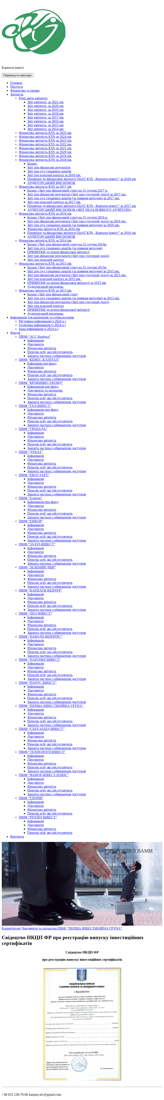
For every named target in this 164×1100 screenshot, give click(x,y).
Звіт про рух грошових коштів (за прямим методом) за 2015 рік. (73, 271)
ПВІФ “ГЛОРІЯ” (31, 798)
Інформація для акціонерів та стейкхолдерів (42, 317)
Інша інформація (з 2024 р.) (38, 329)
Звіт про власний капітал (45, 259)
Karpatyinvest (11, 928)
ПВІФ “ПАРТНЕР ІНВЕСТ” (40, 659)
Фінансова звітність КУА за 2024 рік (45, 136)
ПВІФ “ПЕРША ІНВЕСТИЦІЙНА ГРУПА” (51, 706)
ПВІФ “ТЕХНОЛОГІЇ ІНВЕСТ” (42, 752)
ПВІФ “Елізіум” (30, 498)
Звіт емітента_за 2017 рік (45, 117)
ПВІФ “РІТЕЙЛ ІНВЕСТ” (38, 817)
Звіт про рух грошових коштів (49, 171)
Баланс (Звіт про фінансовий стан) (52, 294)
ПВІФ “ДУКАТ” (31, 452)
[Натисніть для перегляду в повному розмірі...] (82, 1081)
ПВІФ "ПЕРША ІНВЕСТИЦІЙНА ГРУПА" (89, 928)
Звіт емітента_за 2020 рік (45, 106)
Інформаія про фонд (41, 363)
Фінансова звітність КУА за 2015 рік (45, 263)
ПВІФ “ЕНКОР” (31, 521)
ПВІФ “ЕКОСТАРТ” (34, 475)
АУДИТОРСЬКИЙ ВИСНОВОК (51, 183)
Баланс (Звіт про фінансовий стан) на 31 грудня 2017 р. (67, 190)
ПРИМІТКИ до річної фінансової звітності (58, 252)
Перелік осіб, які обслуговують (49, 398)
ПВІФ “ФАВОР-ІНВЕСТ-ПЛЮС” (44, 775)
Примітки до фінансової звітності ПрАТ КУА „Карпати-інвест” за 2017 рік (81, 206)
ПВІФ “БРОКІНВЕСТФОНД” (41, 383)
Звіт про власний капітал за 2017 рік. (54, 202)
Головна (16, 83)
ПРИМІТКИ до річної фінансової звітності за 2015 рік (66, 283)
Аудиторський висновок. (45, 286)
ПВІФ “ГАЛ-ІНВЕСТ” (35, 406)
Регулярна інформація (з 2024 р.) (42, 321)
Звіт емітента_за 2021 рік (45, 102)
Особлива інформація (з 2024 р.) (42, 325)
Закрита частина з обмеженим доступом (56, 356)
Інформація (35, 340)
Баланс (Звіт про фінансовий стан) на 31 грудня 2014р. (67, 244)
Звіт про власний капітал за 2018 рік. (54, 175)
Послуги (16, 86)
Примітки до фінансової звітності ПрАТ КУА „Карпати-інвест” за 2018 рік (81, 179)
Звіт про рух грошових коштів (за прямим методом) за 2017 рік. (73, 198)
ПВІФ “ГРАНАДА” (33, 429)
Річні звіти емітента (33, 98)
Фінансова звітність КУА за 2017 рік (45, 186)
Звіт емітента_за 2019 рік (45, 110)
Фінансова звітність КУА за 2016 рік (45, 213)
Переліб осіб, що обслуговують (50, 675)
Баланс (32, 163)
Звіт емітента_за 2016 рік (45, 121)
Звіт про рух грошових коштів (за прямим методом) (64, 248)
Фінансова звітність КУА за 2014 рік (45, 240)
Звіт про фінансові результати (48, 167)
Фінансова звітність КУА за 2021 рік (45, 148)
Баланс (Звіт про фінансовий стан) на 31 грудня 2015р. (67, 267)
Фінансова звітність (41, 348)
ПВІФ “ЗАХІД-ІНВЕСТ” (37, 544)
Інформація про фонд (42, 386)
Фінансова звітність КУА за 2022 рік (45, 144)
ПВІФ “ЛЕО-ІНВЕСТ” (35, 613)
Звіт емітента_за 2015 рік (45, 125)
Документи (35, 344)
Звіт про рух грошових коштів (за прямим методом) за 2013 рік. (73, 298)
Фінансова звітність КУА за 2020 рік (45, 152)
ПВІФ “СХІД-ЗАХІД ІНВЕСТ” (41, 729)
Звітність (16, 94)
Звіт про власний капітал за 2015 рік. (54, 279)
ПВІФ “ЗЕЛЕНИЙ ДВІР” (37, 567)
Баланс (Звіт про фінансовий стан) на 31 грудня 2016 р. (67, 217)
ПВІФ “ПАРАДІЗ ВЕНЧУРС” (40, 636)
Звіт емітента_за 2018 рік (45, 113)
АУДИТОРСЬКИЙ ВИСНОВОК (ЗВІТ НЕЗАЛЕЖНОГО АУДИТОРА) (79, 209)
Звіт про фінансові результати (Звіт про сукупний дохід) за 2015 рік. (76, 275)
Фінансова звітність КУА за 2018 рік (45, 160)
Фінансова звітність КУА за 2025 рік (45, 133)
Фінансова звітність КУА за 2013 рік (45, 290)
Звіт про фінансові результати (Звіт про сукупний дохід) (68, 256)
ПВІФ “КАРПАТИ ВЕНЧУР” (40, 590)
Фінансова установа (25, 90)
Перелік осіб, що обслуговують (50, 352)
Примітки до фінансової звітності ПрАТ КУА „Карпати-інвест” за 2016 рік (81, 233)
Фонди (15, 333)
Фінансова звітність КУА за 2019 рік (45, 156)
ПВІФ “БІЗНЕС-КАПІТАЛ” (39, 359)
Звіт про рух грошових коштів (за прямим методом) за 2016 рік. (73, 225)
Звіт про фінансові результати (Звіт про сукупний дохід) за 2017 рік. (76, 194)
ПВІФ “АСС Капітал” (35, 336)
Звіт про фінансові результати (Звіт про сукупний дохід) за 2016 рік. (76, 221)
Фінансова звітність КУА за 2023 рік (45, 140)
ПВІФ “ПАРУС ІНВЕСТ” (38, 682)
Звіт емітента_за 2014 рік (45, 129)
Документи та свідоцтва (45, 390)
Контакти (17, 836)
